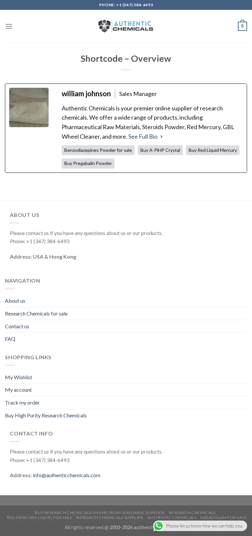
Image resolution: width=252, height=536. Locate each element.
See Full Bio (143, 136)
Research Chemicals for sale (36, 313)
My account (18, 389)
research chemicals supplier (109, 517)
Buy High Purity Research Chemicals (46, 415)
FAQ (10, 339)
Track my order (22, 402)
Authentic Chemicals (172, 517)
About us (15, 300)
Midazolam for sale (223, 517)
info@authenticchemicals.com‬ (66, 475)
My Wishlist (18, 377)
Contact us (17, 326)
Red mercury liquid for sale (40, 517)
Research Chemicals (192, 512)
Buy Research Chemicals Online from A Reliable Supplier (99, 512)
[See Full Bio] (161, 136)
